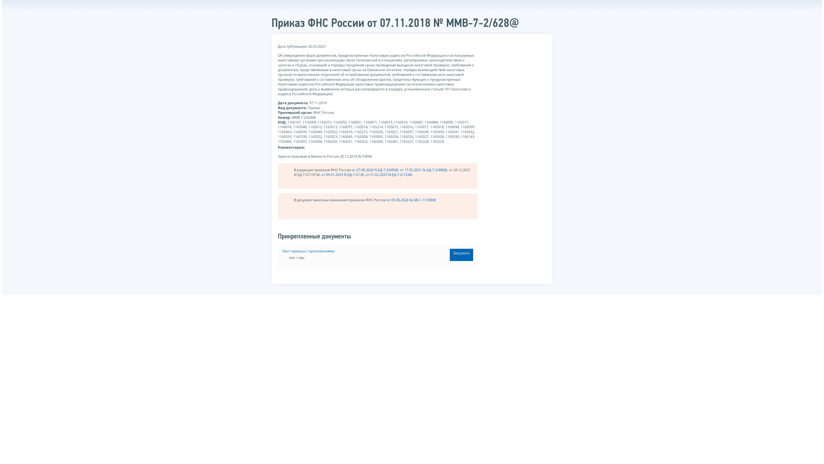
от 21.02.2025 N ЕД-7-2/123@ (389, 174)
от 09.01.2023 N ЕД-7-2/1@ (342, 174)
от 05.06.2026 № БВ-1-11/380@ (411, 200)
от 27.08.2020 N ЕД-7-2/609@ (375, 170)
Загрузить (461, 253)
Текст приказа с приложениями (308, 251)
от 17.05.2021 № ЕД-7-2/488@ (423, 170)
